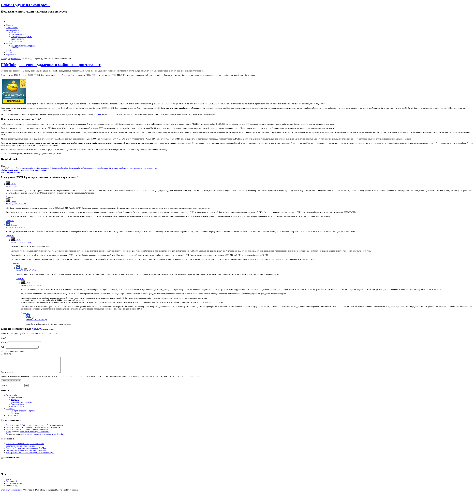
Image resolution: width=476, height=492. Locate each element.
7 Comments (55, 168)
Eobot (98, 114)
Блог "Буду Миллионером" (25, 5)
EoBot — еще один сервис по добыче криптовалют (24, 170)
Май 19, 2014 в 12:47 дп (16, 204)
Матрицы (15, 32)
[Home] (9, 25)
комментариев (14, 483)
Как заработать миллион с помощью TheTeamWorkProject (30, 452)
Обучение (15, 48)
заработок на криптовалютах (131, 168)
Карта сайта (11, 54)
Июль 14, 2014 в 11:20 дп (16, 227)
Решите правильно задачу (12, 352)
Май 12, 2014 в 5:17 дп (15, 186)
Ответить (10, 197)
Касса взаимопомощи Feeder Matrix (34, 429)
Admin (13, 184)
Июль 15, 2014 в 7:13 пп (21, 242)
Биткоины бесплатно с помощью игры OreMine (43, 434)
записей (11, 481)
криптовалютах (150, 168)
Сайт (3, 347)
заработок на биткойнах (107, 168)
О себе (9, 50)
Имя (3, 338)
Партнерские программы (21, 37)
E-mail (4, 342)
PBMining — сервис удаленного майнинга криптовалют (51, 64)
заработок (92, 168)
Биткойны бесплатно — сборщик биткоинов (25, 444)
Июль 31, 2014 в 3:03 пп (31, 285)
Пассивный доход (18, 34)
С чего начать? (12, 28)
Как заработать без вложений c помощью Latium (26, 450)
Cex (72, 75)
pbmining (64, 168)
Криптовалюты (17, 39)
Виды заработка (12, 30)
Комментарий (7, 372)
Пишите (9, 52)
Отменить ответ (46, 329)
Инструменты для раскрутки (23, 45)
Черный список (17, 41)
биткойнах (82, 168)
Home (3, 59)
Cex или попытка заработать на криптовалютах (40, 427)
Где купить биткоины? (11, 172)
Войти (8, 479)
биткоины (73, 168)
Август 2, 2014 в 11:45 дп (36, 320)
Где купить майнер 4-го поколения (20, 446)
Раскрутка (10, 43)
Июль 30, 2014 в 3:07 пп (26, 270)
